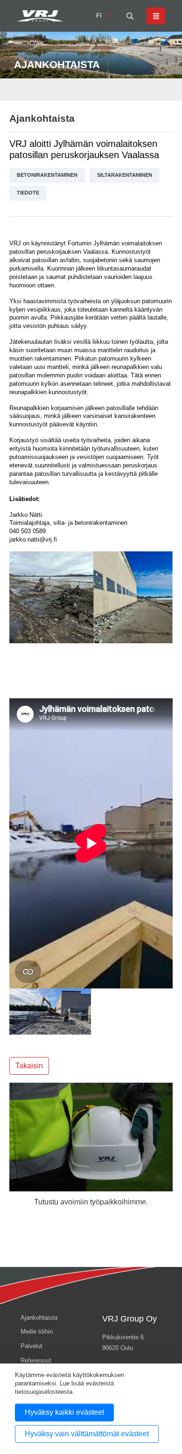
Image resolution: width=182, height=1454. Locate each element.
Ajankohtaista (42, 118)
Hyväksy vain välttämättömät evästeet (87, 1434)
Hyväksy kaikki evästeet (64, 1412)
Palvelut (31, 1346)
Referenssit (36, 1360)
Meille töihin (37, 1331)
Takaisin (29, 1066)
